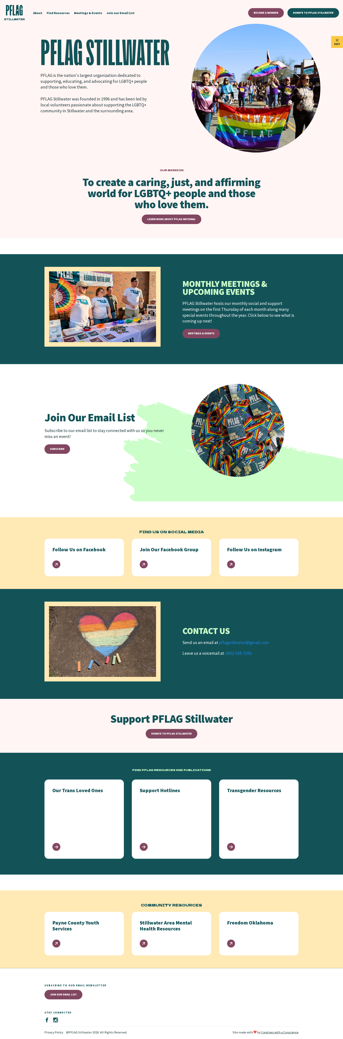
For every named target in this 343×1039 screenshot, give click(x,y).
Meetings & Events (201, 333)
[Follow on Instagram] (55, 1020)
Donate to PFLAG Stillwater (313, 12)
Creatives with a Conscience (280, 1032)
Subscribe (57, 449)
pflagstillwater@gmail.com (244, 642)
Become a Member (266, 12)
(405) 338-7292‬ (238, 653)
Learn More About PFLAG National (171, 219)
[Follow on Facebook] (46, 1020)
